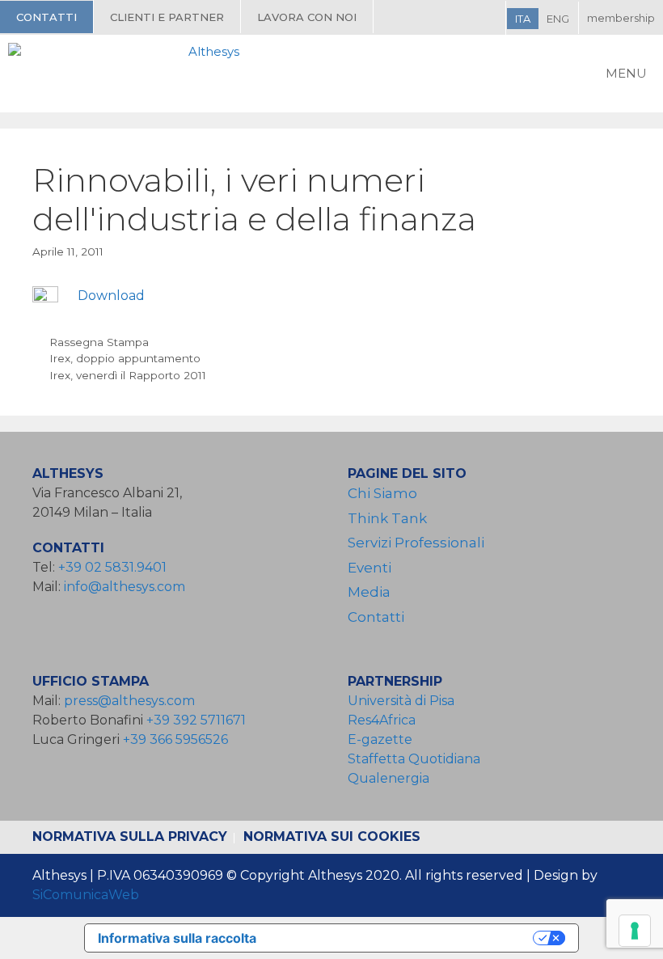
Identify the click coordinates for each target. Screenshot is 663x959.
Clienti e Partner (167, 17)
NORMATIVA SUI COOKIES (331, 836)
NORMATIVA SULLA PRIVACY (129, 836)
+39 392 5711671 (196, 720)
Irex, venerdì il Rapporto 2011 (127, 375)
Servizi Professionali (416, 542)
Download (111, 295)
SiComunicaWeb (85, 894)
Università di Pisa (401, 700)
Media (369, 592)
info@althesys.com (124, 586)
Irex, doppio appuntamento (125, 358)
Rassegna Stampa (99, 342)
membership (621, 17)
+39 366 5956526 (175, 739)
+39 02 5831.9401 (112, 567)
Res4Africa (385, 720)
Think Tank (387, 518)
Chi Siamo (382, 493)
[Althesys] (127, 73)
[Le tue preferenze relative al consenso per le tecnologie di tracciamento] (634, 930)
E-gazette (380, 739)
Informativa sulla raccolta (177, 938)
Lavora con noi (307, 17)
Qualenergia (388, 778)
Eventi (369, 568)
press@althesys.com (129, 700)
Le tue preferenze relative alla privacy (402, 938)
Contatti (46, 17)
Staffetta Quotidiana (414, 759)
